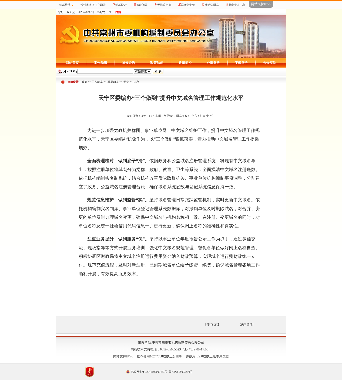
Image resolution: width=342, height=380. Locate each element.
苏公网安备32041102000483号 (149, 371)
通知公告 (128, 62)
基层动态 (113, 82)
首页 (84, 82)
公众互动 (269, 62)
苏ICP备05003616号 (181, 371)
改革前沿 (185, 62)
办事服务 (213, 62)
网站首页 (72, 62)
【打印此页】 (212, 324)
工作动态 (100, 62)
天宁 (126, 82)
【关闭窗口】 (246, 324)
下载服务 (241, 62)
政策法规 (156, 62)
